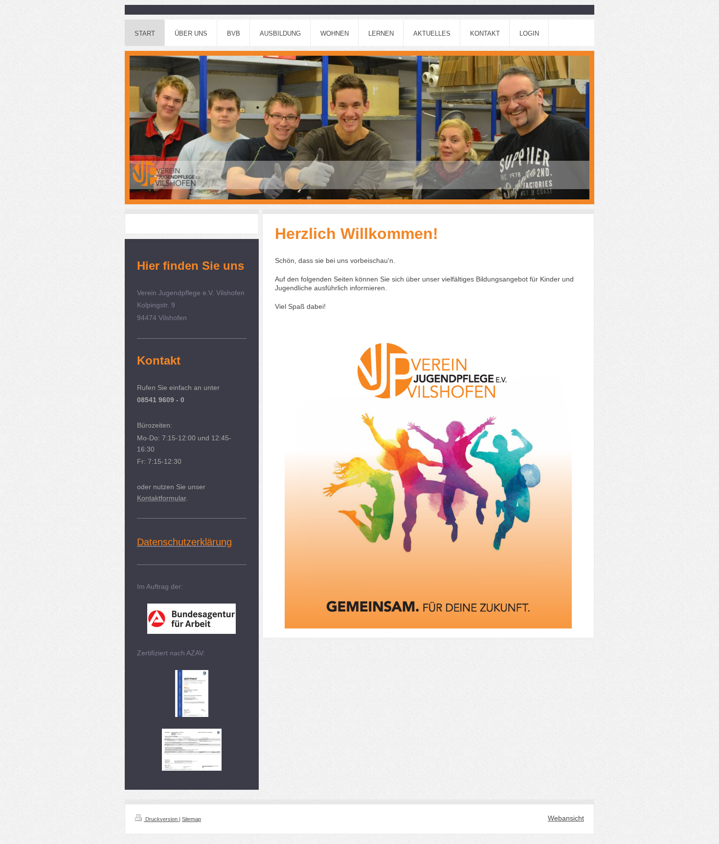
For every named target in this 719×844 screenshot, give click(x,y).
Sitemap (191, 819)
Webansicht (566, 818)
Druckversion (161, 819)
